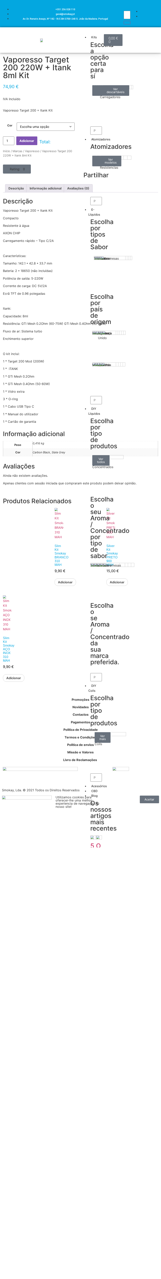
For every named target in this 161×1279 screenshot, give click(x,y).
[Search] (127, 22)
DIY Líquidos (94, 411)
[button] (17, 169)
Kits (94, 37)
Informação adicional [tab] (45, 188)
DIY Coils (92, 688)
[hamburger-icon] (99, 33)
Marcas (17, 151)
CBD (94, 791)
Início (6, 151)
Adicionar (26, 141)
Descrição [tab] (16, 188)
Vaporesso (32, 151)
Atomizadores (100, 139)
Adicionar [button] (65, 582)
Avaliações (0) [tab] (78, 188)
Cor (9, 125)
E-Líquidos (94, 212)
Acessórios (99, 786)
